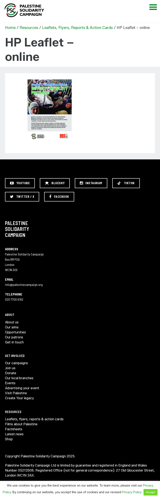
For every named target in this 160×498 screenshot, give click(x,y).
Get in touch (14, 342)
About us (12, 322)
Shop (9, 439)
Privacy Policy (132, 492)
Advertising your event (22, 388)
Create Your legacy (19, 398)
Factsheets (13, 429)
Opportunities (15, 332)
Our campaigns (16, 363)
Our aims (12, 327)
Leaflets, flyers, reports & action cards (34, 419)
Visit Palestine (16, 393)
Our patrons (14, 337)
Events (10, 383)
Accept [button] (150, 492)
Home (10, 27)
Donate (10, 373)
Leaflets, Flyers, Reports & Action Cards (77, 27)
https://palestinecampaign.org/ (24, 10)
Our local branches (19, 378)
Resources (29, 27)
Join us (10, 368)
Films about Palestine (21, 424)
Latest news (14, 434)
